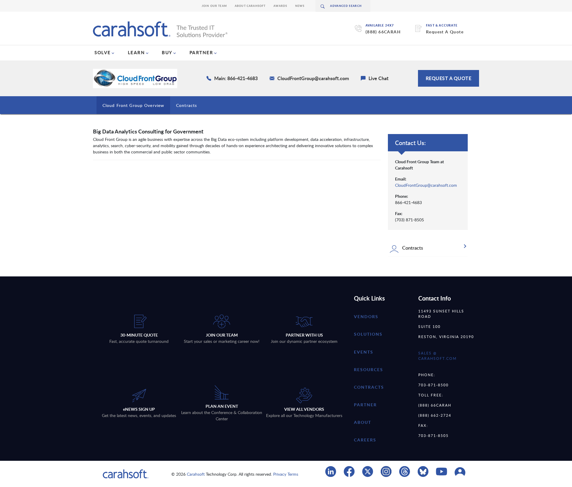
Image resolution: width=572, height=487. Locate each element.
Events (363, 352)
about (362, 422)
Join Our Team (214, 6)
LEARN (136, 52)
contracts (369, 387)
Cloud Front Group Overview (133, 105)
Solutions (368, 334)
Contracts (186, 105)
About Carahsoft (250, 6)
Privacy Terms (285, 474)
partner (365, 404)
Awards (280, 6)
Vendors (366, 316)
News (300, 6)
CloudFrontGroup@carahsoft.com (426, 185)
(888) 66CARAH (383, 32)
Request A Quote (445, 32)
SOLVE (102, 52)
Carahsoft (196, 474)
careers (365, 440)
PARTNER (201, 52)
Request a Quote (449, 78)
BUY (167, 52)
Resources (368, 369)
